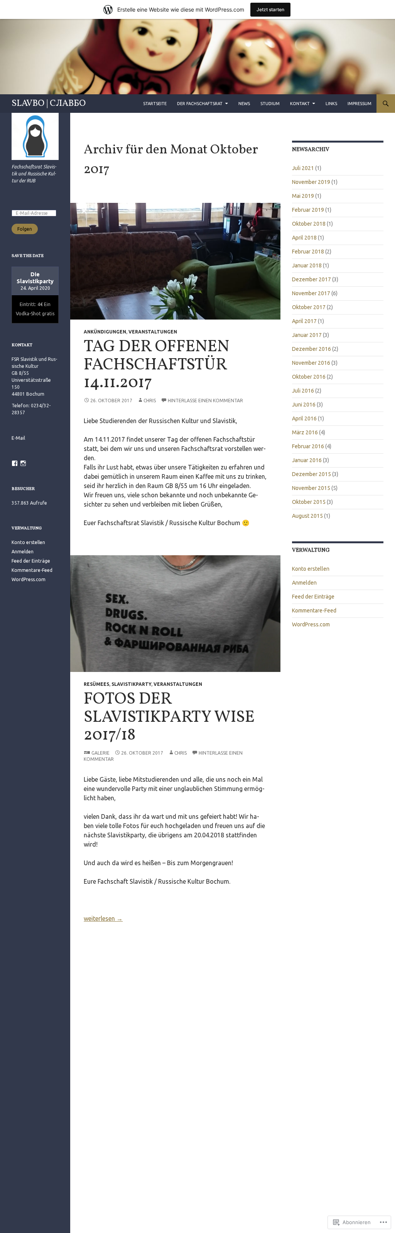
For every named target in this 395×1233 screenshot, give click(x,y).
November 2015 (311, 488)
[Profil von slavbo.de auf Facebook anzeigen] (15, 463)
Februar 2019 (308, 210)
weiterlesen (103, 918)
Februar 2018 (308, 251)
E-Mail (18, 437)
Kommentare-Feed (314, 610)
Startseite (155, 103)
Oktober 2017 (309, 307)
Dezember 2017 (311, 279)
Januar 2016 (307, 460)
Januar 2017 (307, 335)
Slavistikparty (131, 684)
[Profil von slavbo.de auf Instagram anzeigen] (23, 463)
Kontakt (300, 103)
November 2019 (311, 182)
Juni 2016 (304, 404)
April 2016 (304, 418)
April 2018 (304, 238)
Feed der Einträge (313, 597)
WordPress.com (311, 624)
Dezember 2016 (311, 349)
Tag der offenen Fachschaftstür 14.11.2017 (157, 365)
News (244, 103)
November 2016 (311, 363)
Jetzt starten (270, 9)
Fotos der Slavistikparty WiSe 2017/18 (169, 717)
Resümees (96, 684)
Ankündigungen (105, 331)
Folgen (24, 228)
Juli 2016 (303, 391)
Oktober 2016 (309, 377)
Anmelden (304, 583)
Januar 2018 (307, 265)
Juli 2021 (303, 168)
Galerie (100, 752)
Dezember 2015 (311, 474)
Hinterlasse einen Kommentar (205, 400)
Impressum (359, 103)
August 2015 (307, 516)
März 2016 (305, 432)
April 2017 (304, 321)
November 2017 (311, 293)
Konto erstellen (310, 569)
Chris (149, 400)
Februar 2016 (308, 446)
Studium (270, 103)
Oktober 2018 (309, 224)
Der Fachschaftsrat (200, 103)
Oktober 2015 (309, 502)
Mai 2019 (303, 196)
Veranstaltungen (152, 331)
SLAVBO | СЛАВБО (49, 103)
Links (331, 103)
